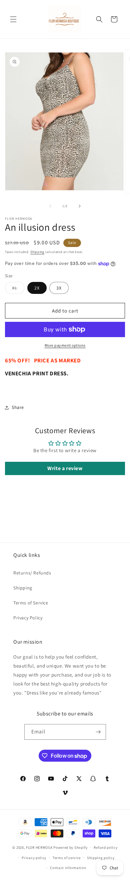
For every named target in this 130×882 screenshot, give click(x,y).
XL (18, 289)
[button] (13, 19)
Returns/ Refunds (32, 573)
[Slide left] (50, 206)
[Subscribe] (98, 732)
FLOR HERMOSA (39, 847)
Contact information (68, 867)
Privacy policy (34, 857)
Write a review (64, 468)
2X (37, 288)
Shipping (37, 252)
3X (59, 288)
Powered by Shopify (70, 847)
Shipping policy (101, 857)
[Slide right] (79, 206)
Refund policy (105, 847)
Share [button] (18, 407)
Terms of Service (30, 603)
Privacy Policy (27, 618)
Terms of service (67, 857)
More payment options (65, 345)
